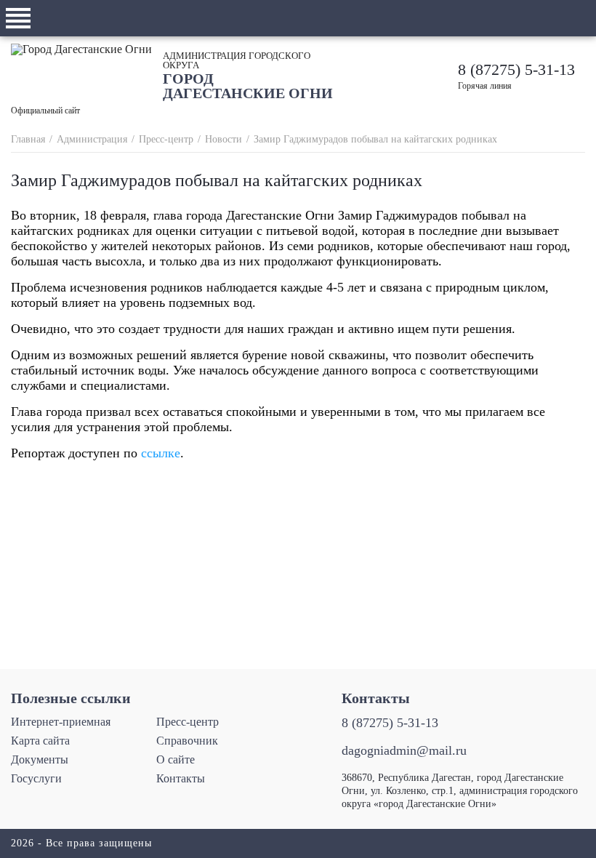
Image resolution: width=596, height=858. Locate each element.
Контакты (180, 778)
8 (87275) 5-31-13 (516, 70)
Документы (39, 759)
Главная (28, 139)
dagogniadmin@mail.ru (404, 750)
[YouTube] (353, 76)
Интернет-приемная (60, 721)
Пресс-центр (166, 139)
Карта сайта (40, 740)
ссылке (160, 453)
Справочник (187, 740)
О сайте (175, 759)
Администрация (92, 139)
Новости (223, 139)
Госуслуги (36, 778)
